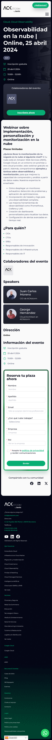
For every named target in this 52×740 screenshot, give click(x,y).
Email (11, 407)
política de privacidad (33, 450)
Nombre (12, 386)
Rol (9, 440)
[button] (31, 483)
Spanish (12, 737)
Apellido (12, 396)
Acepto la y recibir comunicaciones (27, 451)
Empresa (12, 429)
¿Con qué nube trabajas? (20, 418)
